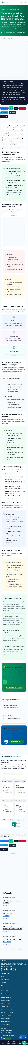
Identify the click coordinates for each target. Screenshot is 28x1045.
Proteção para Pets (5, 1006)
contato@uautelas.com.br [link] (8, 1035)
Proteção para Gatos (6, 1024)
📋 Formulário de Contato (14, 687)
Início (2, 976)
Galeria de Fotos (5, 979)
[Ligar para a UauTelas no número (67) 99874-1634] (25, 2)
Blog (8, 9)
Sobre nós (3, 982)
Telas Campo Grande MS (7, 1012)
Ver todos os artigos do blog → (14, 949)
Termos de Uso (4, 993)
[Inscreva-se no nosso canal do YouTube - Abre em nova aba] (12, 969)
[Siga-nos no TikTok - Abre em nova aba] (16, 969)
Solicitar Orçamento (6, 1038)
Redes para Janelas (6, 1021)
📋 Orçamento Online (16, 741)
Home (3, 9)
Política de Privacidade (6, 991)
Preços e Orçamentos (6, 1015)
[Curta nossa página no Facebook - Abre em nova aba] (7, 969)
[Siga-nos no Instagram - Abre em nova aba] (3, 969)
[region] (14, 231)
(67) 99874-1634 (6, 1032)
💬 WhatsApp (6, 741)
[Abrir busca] (21, 2)
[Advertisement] (12, 63)
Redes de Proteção (5, 1003)
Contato (3, 988)
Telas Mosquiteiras (5, 1000)
